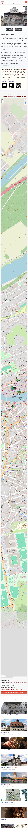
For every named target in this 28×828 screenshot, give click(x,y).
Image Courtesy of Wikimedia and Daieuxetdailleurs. (9, 717)
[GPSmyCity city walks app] (8, 2)
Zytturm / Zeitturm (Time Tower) (8, 802)
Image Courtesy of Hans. (5, 65)
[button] (14, 387)
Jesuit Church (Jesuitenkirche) (7, 767)
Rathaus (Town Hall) (5, 732)
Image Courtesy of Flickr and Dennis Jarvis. (8, 804)
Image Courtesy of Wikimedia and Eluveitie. (8, 769)
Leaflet (14, 677)
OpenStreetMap (20, 677)
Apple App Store (11, 74)
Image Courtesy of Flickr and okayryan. (7, 821)
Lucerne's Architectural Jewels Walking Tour (12, 689)
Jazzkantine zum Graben (6, 750)
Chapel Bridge (4, 785)
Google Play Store (20, 74)
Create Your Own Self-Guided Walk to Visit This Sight (14, 96)
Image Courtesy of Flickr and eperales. (7, 752)
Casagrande (3, 819)
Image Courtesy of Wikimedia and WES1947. (8, 734)
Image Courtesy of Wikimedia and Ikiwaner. (8, 786)
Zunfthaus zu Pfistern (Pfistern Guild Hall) (9, 715)
